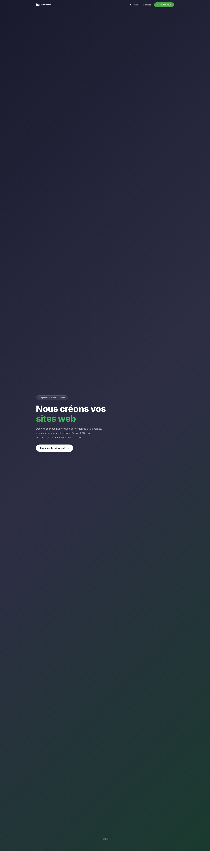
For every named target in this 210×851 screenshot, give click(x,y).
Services (134, 5)
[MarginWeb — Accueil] (43, 5)
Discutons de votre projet (52, 448)
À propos (147, 5)
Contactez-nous (164, 5)
